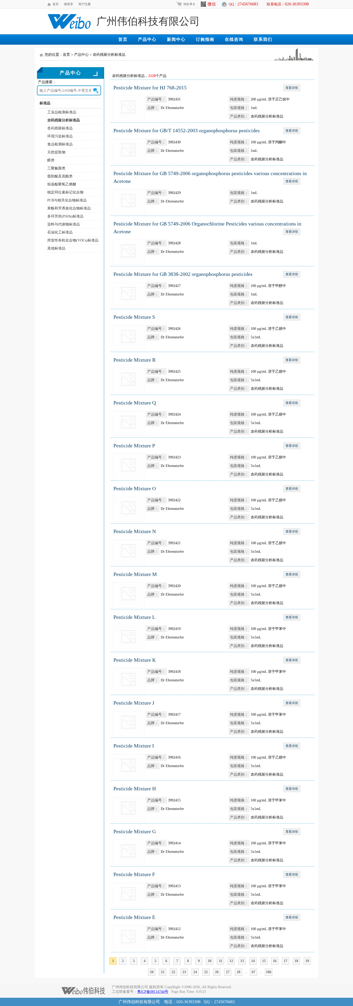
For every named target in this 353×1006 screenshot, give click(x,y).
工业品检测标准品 (61, 112)
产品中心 (147, 39)
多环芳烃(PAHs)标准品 (65, 216)
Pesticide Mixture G (134, 831)
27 (227, 972)
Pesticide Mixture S (134, 317)
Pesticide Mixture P (134, 445)
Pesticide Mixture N (134, 531)
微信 (212, 4)
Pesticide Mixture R (134, 360)
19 (307, 961)
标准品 (45, 103)
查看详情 (292, 88)
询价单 (189, 4)
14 (253, 961)
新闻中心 (176, 39)
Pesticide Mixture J (133, 703)
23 (184, 972)
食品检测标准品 (60, 144)
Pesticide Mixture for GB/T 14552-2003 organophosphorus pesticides (186, 130)
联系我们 (263, 39)
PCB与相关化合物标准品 (67, 200)
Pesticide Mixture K (134, 660)
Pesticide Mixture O (134, 488)
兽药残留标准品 (60, 128)
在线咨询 (234, 39)
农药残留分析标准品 (63, 120)
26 (217, 972)
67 (253, 972)
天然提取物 (56, 152)
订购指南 (205, 39)
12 (231, 961)
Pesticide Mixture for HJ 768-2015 (150, 87)
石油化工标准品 (60, 232)
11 (220, 961)
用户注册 (84, 4)
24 (195, 972)
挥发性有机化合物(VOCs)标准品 (72, 240)
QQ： (243, 4)
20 (152, 972)
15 (264, 961)
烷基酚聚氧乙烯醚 (61, 184)
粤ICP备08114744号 (152, 992)
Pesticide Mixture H (134, 788)
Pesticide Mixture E (134, 917)
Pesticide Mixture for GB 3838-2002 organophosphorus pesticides (182, 274)
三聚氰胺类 (56, 168)
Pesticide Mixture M (135, 574)
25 (206, 972)
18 (296, 961)
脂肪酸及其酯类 (60, 176)
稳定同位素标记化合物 (65, 192)
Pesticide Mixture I (133, 745)
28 (238, 972)
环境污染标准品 (60, 136)
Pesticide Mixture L (134, 617)
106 (268, 972)
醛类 (51, 160)
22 (173, 972)
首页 (55, 4)
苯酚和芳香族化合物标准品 (69, 208)
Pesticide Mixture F (134, 874)
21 (162, 972)
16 (275, 961)
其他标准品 (56, 248)
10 (209, 961)
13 (242, 961)
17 (285, 961)
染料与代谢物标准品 (63, 224)
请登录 (68, 4)
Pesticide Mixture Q (134, 402)
